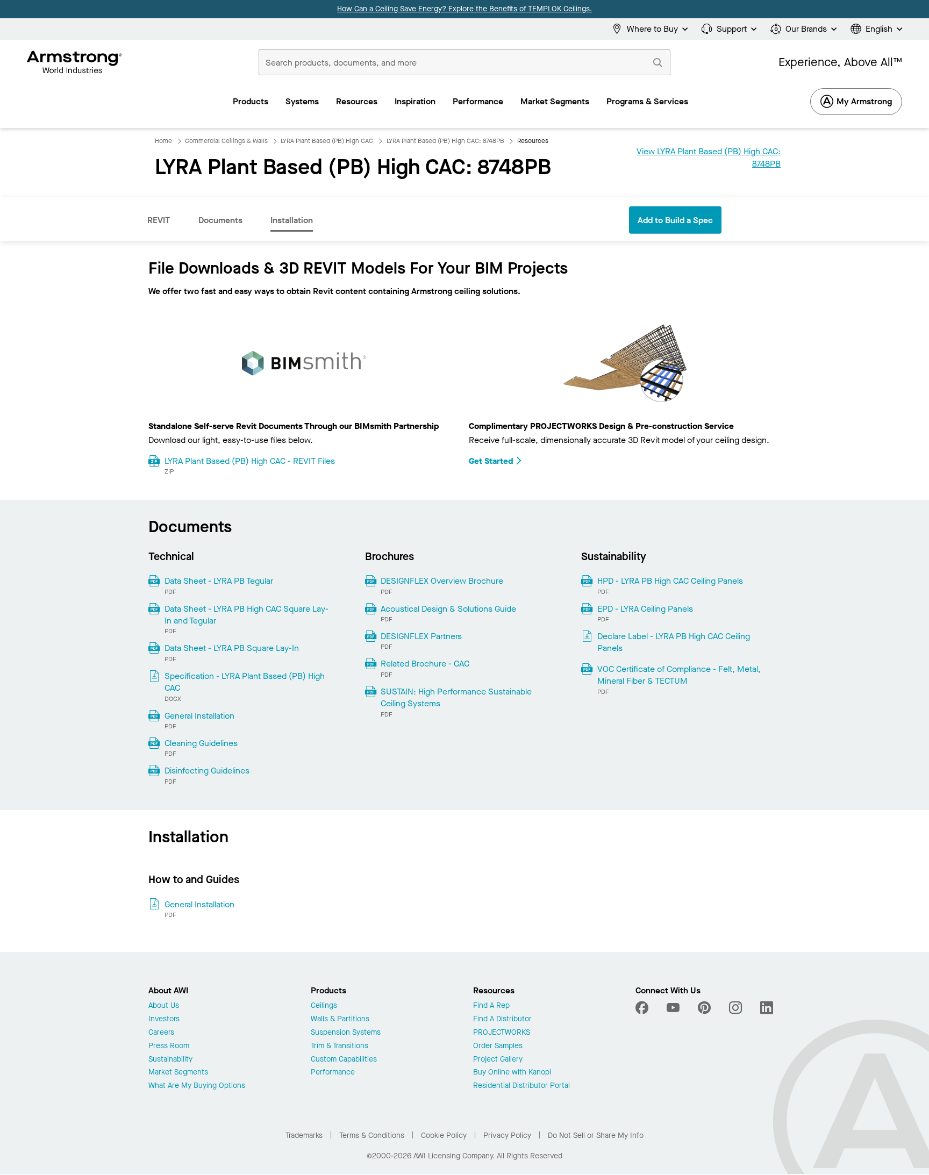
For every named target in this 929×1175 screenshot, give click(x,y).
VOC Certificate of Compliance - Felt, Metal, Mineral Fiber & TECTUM (679, 674)
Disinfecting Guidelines (207, 770)
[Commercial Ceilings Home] (74, 62)
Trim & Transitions (339, 1046)
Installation (291, 220)
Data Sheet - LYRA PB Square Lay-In (232, 648)
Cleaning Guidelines (201, 743)
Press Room (168, 1046)
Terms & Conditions (371, 1135)
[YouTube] (673, 1007)
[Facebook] (643, 1007)
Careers (161, 1032)
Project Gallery (498, 1059)
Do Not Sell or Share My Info (596, 1135)
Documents (220, 220)
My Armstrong (864, 101)
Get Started (491, 461)
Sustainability (170, 1059)
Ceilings (324, 1006)
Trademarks (304, 1135)
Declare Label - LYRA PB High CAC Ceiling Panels (673, 642)
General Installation (199, 715)
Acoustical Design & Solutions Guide (448, 608)
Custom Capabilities (344, 1059)
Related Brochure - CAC (425, 663)
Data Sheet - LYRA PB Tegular (219, 580)
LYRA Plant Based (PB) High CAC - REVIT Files (250, 461)
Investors (164, 1019)
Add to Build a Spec (675, 220)
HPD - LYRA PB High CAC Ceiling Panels (670, 580)
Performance (333, 1072)
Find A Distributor (502, 1019)
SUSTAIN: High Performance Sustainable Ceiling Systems (456, 697)
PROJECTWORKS (501, 1032)
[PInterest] (704, 1007)
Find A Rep (491, 1006)
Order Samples (498, 1046)
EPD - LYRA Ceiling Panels (645, 608)
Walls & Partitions (340, 1019)
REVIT (158, 220)
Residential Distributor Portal (521, 1086)
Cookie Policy (444, 1135)
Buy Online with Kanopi (512, 1072)
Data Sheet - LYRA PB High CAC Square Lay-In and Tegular (246, 614)
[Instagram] (735, 1007)
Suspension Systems (346, 1032)
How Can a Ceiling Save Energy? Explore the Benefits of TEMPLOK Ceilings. (464, 9)
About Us (163, 1006)
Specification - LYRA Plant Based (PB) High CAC (245, 681)
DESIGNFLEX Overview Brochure (442, 580)
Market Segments (178, 1072)
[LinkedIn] (767, 1007)
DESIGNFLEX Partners (421, 636)
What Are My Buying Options (196, 1086)
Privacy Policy (507, 1135)
